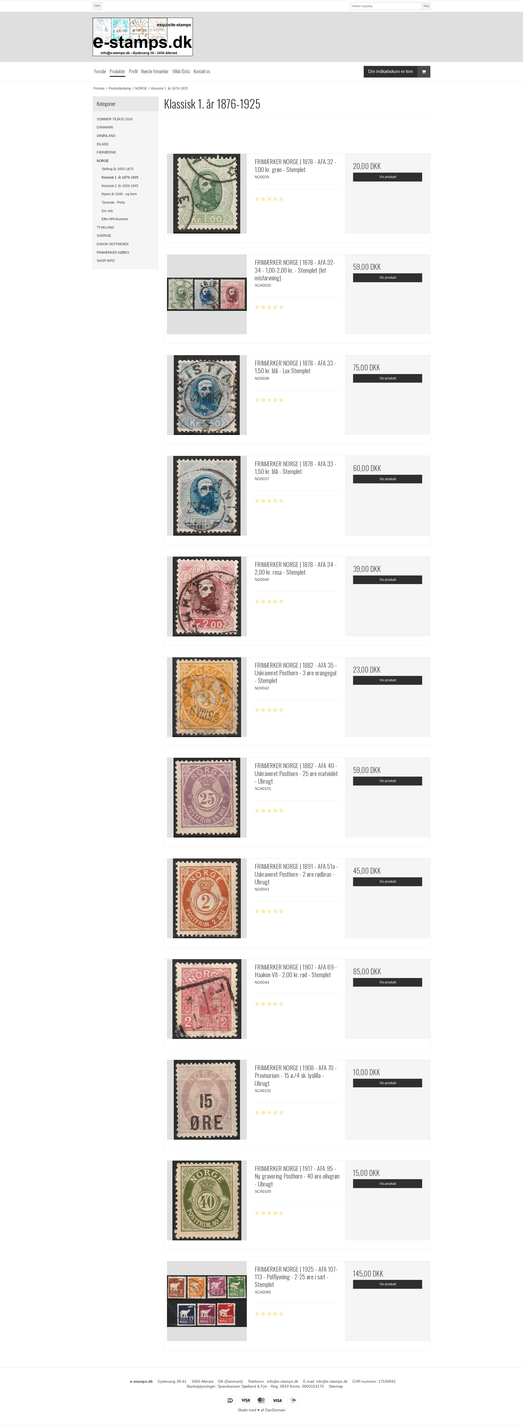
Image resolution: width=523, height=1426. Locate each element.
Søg (426, 5)
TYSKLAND (105, 227)
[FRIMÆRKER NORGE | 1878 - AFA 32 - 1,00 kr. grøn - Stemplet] (206, 196)
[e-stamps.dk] (261, 37)
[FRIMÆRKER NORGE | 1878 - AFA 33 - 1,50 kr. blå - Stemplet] (206, 498)
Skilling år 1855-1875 (117, 169)
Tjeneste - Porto (113, 202)
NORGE (103, 161)
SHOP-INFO (106, 261)
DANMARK (105, 127)
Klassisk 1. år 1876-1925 (120, 177)
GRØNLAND (106, 136)
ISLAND (103, 144)
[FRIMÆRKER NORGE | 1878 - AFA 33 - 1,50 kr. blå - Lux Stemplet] (206, 397)
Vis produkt (387, 177)
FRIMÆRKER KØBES (113, 252)
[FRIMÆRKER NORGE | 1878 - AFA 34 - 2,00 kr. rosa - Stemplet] (206, 599)
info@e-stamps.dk (282, 1381)
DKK (97, 5)
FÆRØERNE (106, 152)
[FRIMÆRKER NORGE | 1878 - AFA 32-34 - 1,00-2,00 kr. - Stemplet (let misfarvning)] (206, 296)
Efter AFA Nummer (115, 219)
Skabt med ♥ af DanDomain (261, 1410)
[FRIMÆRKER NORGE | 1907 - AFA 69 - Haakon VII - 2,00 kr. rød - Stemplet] (206, 1001)
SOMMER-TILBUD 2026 (115, 119)
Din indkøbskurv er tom (390, 71)
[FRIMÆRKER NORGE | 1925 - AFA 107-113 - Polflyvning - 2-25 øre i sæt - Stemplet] (206, 1303)
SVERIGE (104, 236)
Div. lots (107, 211)
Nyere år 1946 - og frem (119, 194)
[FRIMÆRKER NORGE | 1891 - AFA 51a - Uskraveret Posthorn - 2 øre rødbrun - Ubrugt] (206, 900)
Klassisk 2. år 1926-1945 (120, 186)
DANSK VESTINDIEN (113, 244)
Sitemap (336, 1386)
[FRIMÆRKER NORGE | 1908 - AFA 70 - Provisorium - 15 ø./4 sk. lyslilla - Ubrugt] (206, 1102)
